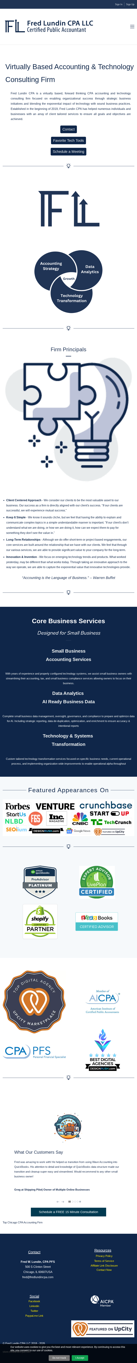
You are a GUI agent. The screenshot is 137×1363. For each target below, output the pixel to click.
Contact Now (104, 1269)
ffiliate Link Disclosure (105, 1265)
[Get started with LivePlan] (97, 868)
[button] (58, 1202)
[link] (68, 176)
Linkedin (34, 1306)
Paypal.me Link (34, 1315)
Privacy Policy (104, 1255)
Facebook (34, 1301)
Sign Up (130, 4)
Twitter (34, 1310)
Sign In (118, 4)
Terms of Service (104, 1260)
